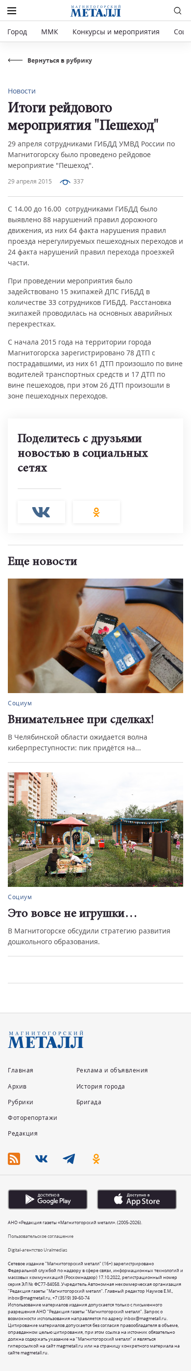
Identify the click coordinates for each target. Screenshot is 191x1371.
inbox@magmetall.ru (29, 1298)
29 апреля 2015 (30, 181)
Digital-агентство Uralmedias (37, 1250)
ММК (49, 31)
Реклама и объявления (112, 1070)
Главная (21, 1070)
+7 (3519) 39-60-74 (71, 1298)
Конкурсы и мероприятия (117, 31)
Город (17, 31)
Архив (17, 1086)
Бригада (89, 1102)
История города (100, 1086)
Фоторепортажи (33, 1118)
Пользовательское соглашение (40, 1236)
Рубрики (21, 1102)
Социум (20, 703)
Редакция (23, 1133)
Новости (22, 90)
